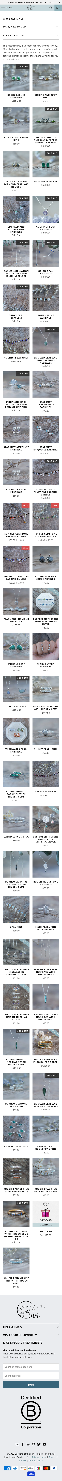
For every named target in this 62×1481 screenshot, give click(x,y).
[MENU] (1, 8)
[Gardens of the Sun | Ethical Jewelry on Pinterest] (33, 1444)
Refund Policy (36, 1460)
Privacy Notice (39, 1457)
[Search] (51, 8)
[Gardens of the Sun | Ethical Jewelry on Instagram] (28, 1444)
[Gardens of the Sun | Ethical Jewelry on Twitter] (39, 1444)
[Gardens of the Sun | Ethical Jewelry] (30, 8)
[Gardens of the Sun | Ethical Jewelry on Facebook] (23, 1444)
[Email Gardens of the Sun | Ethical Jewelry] (17, 1444)
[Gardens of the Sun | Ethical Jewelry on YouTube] (44, 1444)
